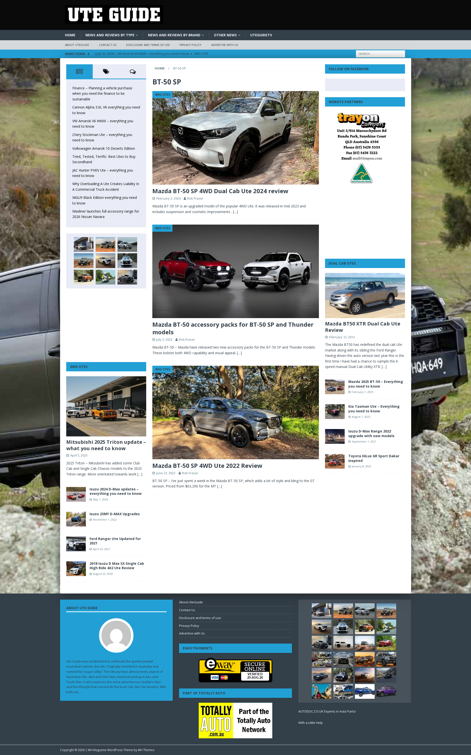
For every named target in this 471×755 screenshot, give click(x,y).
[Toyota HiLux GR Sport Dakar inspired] (335, 461)
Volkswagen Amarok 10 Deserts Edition (103, 148)
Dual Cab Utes (342, 263)
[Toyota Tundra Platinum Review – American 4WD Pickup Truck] (321, 675)
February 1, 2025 (362, 392)
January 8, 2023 (361, 466)
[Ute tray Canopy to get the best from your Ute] (365, 691)
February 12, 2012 (342, 337)
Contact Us (107, 45)
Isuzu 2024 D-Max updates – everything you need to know (116, 491)
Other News (225, 35)
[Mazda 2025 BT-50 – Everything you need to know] (335, 386)
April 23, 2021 (101, 549)
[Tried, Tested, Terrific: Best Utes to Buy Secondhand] (127, 260)
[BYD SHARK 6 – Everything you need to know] (343, 675)
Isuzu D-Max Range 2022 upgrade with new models (371, 433)
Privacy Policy (191, 45)
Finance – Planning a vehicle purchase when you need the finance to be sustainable (102, 93)
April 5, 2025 (79, 455)
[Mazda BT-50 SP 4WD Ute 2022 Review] (235, 412)
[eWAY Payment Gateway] (235, 680)
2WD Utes (79, 366)
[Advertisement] (106, 325)
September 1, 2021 (364, 441)
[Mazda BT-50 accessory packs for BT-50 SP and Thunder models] (235, 271)
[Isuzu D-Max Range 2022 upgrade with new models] (335, 436)
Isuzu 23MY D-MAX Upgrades (115, 514)
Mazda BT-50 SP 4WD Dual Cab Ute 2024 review (220, 191)
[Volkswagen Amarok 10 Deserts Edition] (105, 260)
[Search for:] (380, 53)
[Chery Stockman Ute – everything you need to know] (83, 260)
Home (70, 35)
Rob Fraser (195, 198)
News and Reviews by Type (109, 35)
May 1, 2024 (100, 499)
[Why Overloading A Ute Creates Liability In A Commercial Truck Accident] (105, 277)
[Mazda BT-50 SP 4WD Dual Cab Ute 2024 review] (235, 138)
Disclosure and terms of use (148, 45)
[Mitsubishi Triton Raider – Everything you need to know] (365, 675)
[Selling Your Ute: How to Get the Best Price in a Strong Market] (321, 659)
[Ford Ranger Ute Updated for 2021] (76, 544)
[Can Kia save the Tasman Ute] (386, 659)
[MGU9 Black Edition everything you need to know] (127, 277)
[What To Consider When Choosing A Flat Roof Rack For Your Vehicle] (343, 691)
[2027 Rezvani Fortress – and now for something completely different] (343, 659)
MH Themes (146, 750)
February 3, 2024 (168, 198)
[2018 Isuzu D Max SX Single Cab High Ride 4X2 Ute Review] (76, 568)
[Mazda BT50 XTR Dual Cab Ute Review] (365, 295)
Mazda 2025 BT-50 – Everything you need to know (375, 383)
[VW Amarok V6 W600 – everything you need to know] (127, 244)
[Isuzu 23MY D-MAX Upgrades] (76, 519)
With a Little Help (310, 722)
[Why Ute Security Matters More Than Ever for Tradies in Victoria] (321, 691)
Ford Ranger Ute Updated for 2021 (115, 540)
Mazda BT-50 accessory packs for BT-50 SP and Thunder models (233, 328)
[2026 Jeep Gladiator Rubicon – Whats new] (386, 691)
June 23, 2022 (165, 473)
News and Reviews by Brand (174, 35)
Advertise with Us (224, 45)
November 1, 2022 (105, 519)
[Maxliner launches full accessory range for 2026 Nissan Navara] (343, 643)
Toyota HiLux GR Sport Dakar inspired (373, 458)
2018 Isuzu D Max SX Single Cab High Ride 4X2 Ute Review (117, 565)
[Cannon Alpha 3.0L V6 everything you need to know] (105, 244)
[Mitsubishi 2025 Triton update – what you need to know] (106, 406)
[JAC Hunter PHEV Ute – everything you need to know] (83, 277)
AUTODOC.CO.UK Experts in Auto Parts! (327, 711)
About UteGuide (77, 45)
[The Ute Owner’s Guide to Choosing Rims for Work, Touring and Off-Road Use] (365, 643)
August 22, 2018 (103, 574)
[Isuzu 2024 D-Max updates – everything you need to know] (76, 494)
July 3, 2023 (164, 339)
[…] (235, 211)
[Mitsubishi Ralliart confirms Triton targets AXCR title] (386, 643)
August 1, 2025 (361, 416)
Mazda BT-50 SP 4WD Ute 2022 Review (207, 465)
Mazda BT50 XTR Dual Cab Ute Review (362, 326)
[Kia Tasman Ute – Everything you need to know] (335, 411)
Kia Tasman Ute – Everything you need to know (374, 408)
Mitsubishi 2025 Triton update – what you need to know (106, 445)
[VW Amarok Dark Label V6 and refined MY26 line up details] (386, 675)
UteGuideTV (261, 35)
